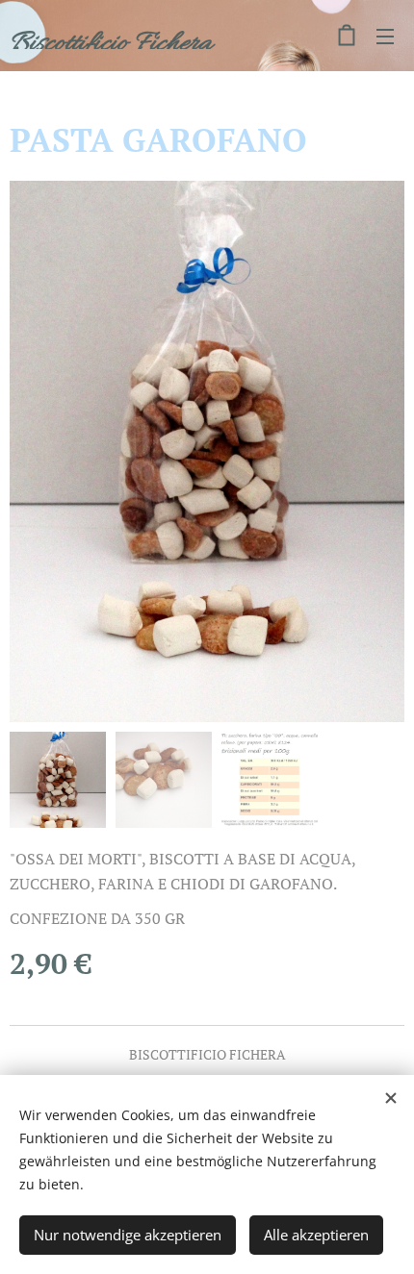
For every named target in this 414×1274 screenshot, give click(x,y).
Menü (385, 35)
